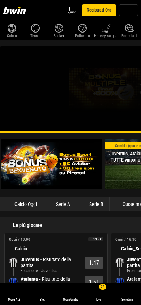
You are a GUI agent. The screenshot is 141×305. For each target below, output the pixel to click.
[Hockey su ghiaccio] (106, 27)
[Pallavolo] (82, 27)
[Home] (16, 10)
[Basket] (58, 27)
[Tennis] (35, 27)
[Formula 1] (129, 27)
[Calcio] (12, 27)
